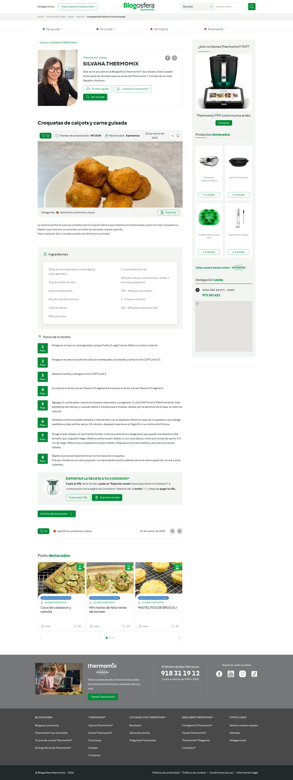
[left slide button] (41, 637)
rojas (71, 16)
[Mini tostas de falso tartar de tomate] (110, 582)
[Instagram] (242, 674)
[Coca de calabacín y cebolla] (61, 582)
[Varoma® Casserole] (238, 160)
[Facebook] (219, 674)
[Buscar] (252, 6)
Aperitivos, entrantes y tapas (56, 598)
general (80, 16)
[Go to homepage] (139, 7)
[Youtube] (231, 674)
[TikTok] (254, 674)
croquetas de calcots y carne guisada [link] (106, 16)
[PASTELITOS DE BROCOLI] (158, 582)
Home (41, 16)
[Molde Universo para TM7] (209, 217)
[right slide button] (179, 637)
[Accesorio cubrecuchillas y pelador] (209, 160)
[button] (198, 6)
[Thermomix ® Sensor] (238, 217)
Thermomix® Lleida (55, 16)
